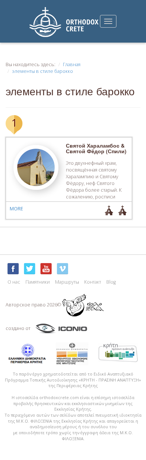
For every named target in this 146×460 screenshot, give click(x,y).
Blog (111, 282)
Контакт (92, 282)
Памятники (37, 282)
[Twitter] (29, 268)
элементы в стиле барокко (42, 71)
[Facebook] (13, 268)
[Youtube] (46, 268)
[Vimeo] (62, 268)
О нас (13, 282)
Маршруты (67, 282)
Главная (71, 64)
